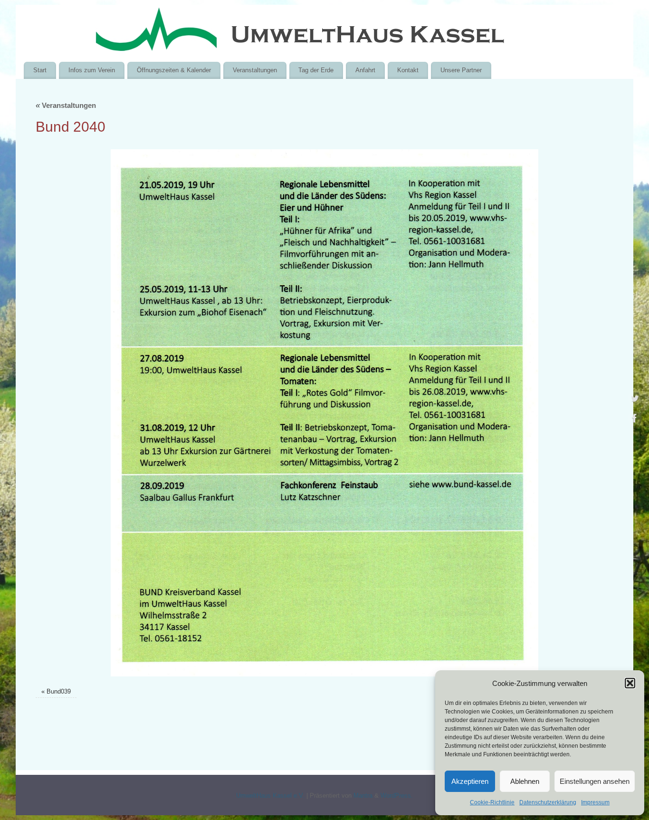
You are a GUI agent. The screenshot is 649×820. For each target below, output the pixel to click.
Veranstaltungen (255, 70)
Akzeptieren (469, 781)
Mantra (362, 795)
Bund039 (59, 691)
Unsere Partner (461, 70)
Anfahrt (365, 70)
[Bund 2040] (324, 412)
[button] (630, 683)
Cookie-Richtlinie (492, 802)
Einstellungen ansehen (595, 781)
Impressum (595, 802)
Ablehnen (524, 781)
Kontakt (408, 70)
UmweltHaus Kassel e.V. (270, 795)
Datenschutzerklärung (547, 802)
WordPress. (397, 795)
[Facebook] (635, 420)
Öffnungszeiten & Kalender (174, 70)
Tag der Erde (316, 70)
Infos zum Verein (91, 70)
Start (40, 70)
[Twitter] (635, 400)
